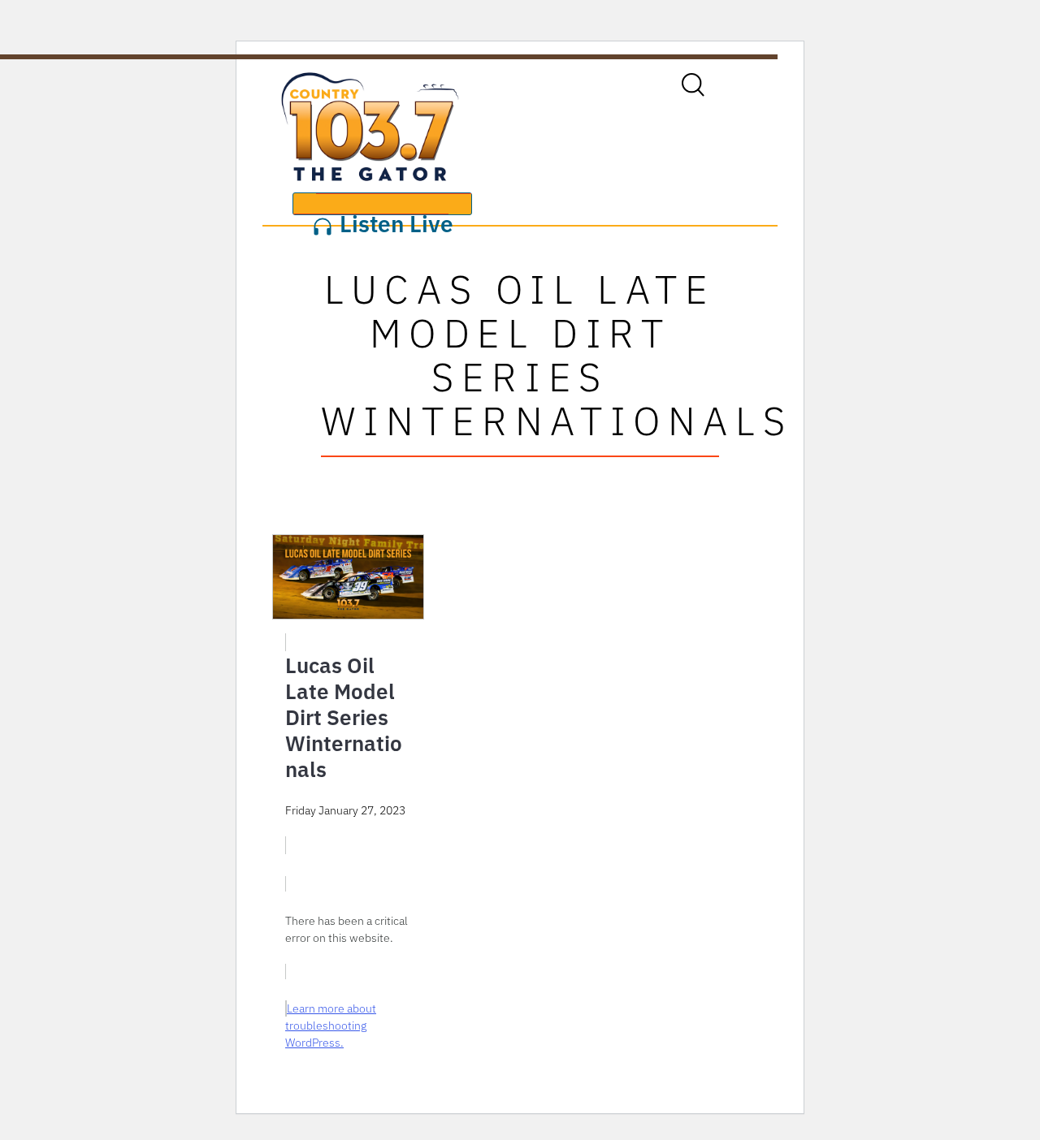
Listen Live (393, 212)
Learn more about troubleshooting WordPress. (330, 1025)
